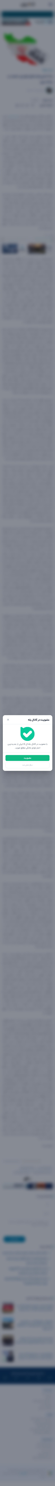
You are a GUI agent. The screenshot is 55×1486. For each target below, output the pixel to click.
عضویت (27, 758)
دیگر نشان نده (27, 765)
